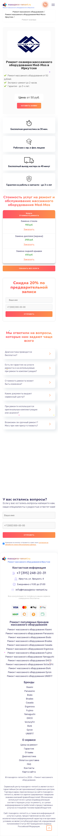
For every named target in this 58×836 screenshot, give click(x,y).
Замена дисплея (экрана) (29, 236)
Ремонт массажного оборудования (28, 12)
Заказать (29, 229)
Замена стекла (29, 221)
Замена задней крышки (29, 251)
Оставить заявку (29, 106)
